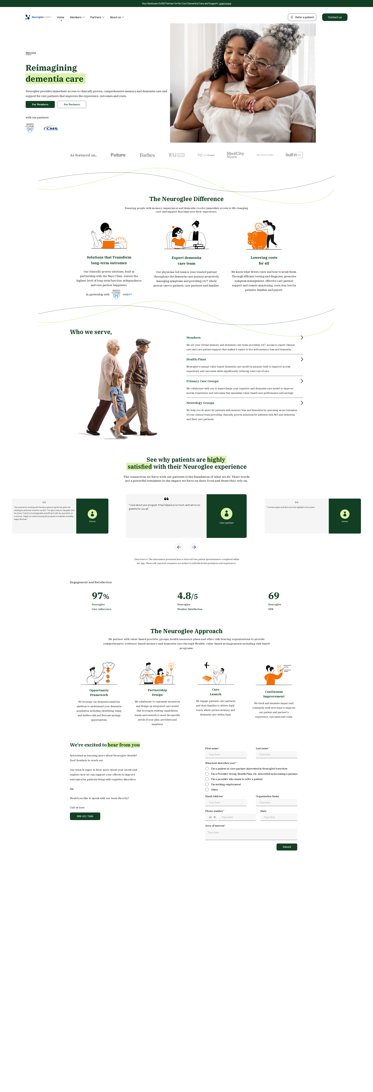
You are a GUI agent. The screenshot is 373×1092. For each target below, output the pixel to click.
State (263, 811)
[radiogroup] (251, 779)
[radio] (246, 768)
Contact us (335, 17)
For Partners (72, 104)
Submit (287, 846)
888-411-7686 (85, 816)
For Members (40, 104)
